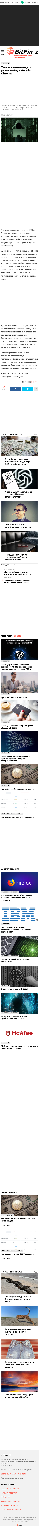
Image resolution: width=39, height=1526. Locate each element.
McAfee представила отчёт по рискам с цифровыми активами (19, 1047)
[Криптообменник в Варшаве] (19, 682)
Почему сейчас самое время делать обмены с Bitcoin (17, 726)
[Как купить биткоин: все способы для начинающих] (19, 1205)
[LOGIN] (36, 52)
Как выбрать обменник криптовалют (18, 789)
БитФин (34, 382)
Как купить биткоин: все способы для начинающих (18, 1219)
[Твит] (27, 389)
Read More (6, 1225)
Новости (17, 636)
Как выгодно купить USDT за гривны (17, 817)
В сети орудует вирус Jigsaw (14, 989)
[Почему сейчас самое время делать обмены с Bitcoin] (19, 710)
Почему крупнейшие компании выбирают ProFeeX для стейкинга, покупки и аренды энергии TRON (16, 667)
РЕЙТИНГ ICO (5, 1497)
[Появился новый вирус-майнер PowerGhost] (19, 946)
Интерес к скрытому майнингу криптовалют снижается (14, 1017)
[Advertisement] (19, 25)
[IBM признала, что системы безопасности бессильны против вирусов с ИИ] (19, 914)
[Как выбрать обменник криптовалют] (19, 774)
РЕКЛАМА (13, 1474)
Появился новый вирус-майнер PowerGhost (15, 960)
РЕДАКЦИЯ (22, 1474)
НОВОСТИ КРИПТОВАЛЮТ (10, 1489)
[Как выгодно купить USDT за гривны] (19, 802)
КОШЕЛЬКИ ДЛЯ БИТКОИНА (10, 1505)
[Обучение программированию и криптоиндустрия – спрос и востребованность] (19, 741)
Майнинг (5, 892)
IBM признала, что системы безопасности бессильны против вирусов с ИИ (16, 929)
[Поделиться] (15, 389)
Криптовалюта (7, 814)
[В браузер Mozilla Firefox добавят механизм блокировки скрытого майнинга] (19, 882)
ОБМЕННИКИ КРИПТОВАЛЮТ (11, 1510)
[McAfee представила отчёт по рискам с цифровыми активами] (19, 1033)
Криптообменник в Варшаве (14, 697)
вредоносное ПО (9, 565)
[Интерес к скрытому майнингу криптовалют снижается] (19, 1003)
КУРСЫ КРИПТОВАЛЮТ (9, 1493)
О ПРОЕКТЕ (5, 1474)
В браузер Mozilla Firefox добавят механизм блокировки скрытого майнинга (16, 897)
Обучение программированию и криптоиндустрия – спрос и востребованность (15, 758)
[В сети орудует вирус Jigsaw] (19, 976)
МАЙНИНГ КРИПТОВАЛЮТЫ (10, 1501)
